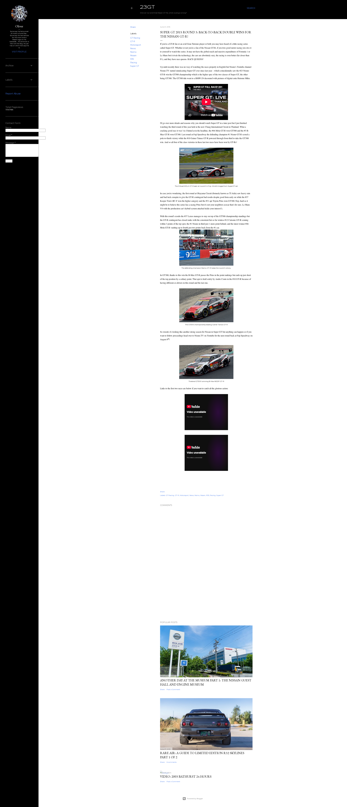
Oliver (19, 26)
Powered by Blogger (195, 799)
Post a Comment (173, 689)
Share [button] (133, 27)
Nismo (133, 52)
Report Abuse (13, 93)
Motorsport (135, 45)
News (133, 48)
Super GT (134, 66)
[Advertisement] (206, 595)
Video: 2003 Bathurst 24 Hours (185, 776)
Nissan (133, 55)
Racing (133, 62)
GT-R (132, 41)
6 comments (171, 762)
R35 (132, 59)
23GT (147, 7)
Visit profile (19, 51)
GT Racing (135, 38)
